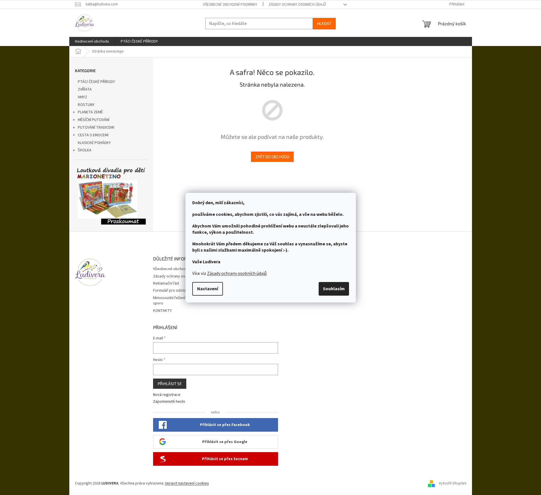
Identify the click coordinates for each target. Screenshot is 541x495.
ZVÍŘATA (85, 89)
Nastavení (207, 289)
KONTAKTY (162, 311)
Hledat (324, 23)
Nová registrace (166, 395)
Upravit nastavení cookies (187, 483)
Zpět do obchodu (272, 156)
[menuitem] (92, 41)
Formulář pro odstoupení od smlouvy (184, 290)
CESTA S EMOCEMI (93, 135)
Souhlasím (334, 289)
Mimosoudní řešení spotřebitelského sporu (184, 300)
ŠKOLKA (84, 150)
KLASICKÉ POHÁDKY (94, 143)
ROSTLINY (86, 105)
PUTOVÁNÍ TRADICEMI (96, 127)
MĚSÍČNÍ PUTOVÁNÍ (93, 120)
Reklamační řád (166, 283)
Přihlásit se (170, 383)
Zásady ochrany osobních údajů (237, 273)
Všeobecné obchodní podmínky (230, 4)
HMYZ (82, 97)
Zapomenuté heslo (169, 401)
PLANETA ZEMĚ (90, 112)
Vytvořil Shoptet (452, 483)
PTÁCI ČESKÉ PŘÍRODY (96, 82)
